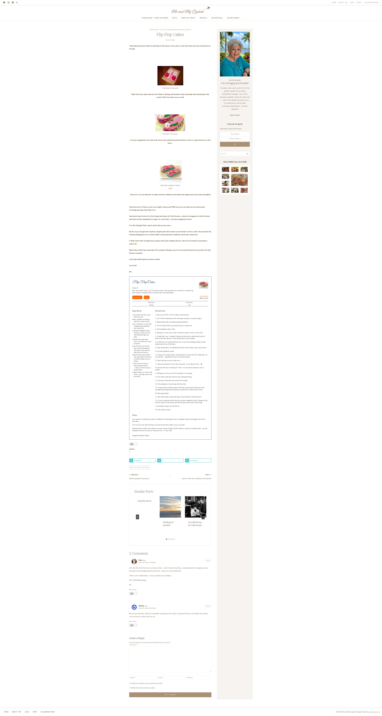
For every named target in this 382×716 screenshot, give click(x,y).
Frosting (146, 467)
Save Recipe (137, 297)
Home (334, 2)
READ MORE (235, 115)
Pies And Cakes (179, 30)
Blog (352, 2)
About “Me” (343, 2)
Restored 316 (374, 712)
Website (189, 678)
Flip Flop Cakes (135, 467)
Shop (35, 712)
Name (132, 678)
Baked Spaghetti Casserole (139, 477)
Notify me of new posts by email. (143, 688)
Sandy (141, 606)
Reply (208, 561)
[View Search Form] (17, 2)
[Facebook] (4, 2)
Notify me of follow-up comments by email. (146, 683)
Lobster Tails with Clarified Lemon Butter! (196, 477)
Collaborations (371, 2)
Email (160, 678)
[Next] (203, 517)
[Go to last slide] (137, 517)
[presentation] (170, 507)
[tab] (166, 539)
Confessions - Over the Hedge (160, 30)
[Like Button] (131, 444)
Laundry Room (144, 501)
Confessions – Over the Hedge (155, 18)
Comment (133, 645)
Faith (174, 18)
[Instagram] (8, 2)
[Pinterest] (13, 2)
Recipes (188, 30)
